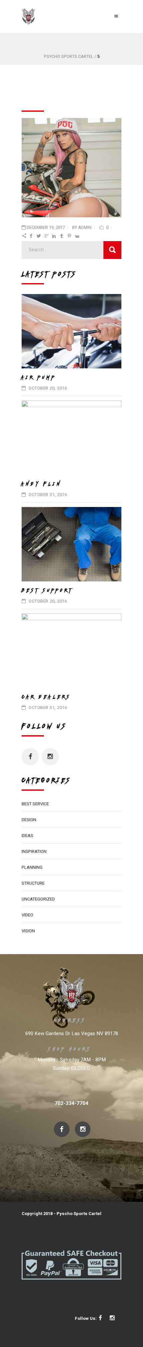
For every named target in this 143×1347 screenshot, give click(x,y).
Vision (28, 931)
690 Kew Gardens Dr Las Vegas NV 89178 (71, 1033)
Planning (32, 867)
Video (27, 915)
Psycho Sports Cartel (68, 56)
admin (84, 227)
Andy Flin (42, 483)
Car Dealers (46, 696)
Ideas (27, 835)
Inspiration (34, 851)
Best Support (47, 590)
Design (29, 820)
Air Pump (39, 377)
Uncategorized (38, 899)
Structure (33, 883)
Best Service (35, 804)
